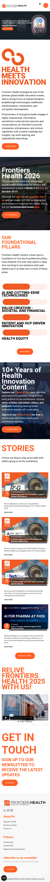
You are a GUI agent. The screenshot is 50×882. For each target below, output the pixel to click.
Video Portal (24, 414)
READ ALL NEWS (25, 656)
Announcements (17, 492)
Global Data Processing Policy (14, 849)
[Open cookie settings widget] (4, 878)
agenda (20, 196)
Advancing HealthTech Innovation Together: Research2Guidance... (28, 495)
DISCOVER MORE (7, 28)
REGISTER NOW (11, 215)
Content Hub (22, 392)
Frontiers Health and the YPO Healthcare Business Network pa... (26, 540)
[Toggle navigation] (45, 5)
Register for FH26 (9, 822)
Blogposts (15, 624)
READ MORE (25, 351)
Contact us (7, 829)
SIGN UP (10, 869)
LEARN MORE (10, 146)
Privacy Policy (8, 842)
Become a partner (10, 825)
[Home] (14, 5)
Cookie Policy (8, 846)
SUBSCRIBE (9, 783)
